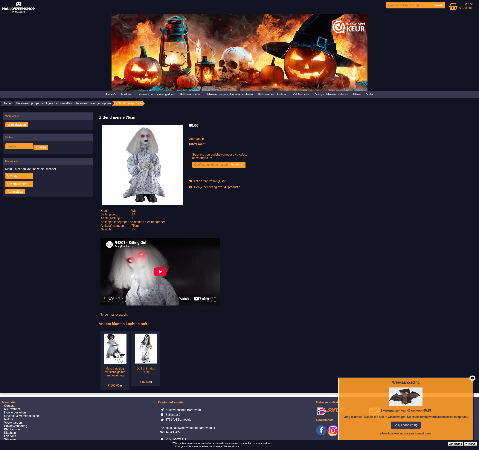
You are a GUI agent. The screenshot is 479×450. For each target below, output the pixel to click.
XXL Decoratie (301, 94)
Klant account (13, 429)
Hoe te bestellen (15, 412)
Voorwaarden (13, 422)
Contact (9, 405)
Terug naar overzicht (113, 314)
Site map (10, 439)
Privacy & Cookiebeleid (257, 446)
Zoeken (41, 147)
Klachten (10, 432)
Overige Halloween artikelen (331, 94)
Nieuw (357, 94)
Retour (8, 419)
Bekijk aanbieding (406, 425)
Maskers (126, 94)
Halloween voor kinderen (272, 94)
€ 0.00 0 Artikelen (466, 6)
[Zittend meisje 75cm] (142, 164)
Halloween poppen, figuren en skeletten (229, 94)
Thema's (111, 94)
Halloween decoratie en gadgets (156, 94)
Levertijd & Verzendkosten (21, 415)
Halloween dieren (190, 94)
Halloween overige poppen (93, 103)
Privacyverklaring (15, 426)
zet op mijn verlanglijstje (209, 181)
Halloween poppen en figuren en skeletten (44, 103)
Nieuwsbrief (12, 409)
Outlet (369, 94)
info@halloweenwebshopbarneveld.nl (190, 427)
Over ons (10, 436)
